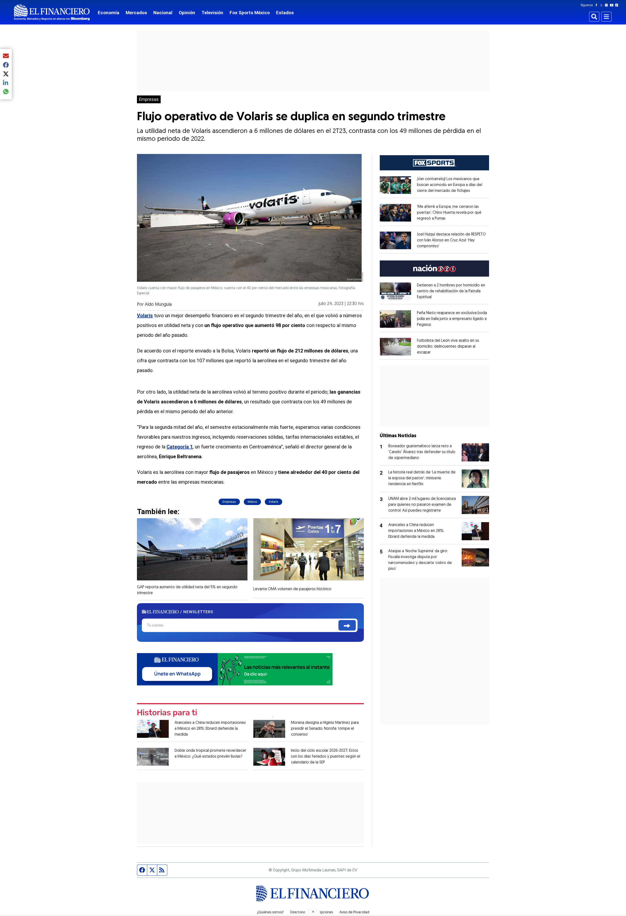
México (252, 502)
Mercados (136, 12)
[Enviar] (347, 625)
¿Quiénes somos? (270, 912)
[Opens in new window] (395, 185)
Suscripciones (322, 912)
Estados (285, 12)
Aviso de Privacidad (354, 912)
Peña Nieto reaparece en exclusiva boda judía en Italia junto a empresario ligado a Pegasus (452, 319)
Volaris (273, 502)
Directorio (297, 912)
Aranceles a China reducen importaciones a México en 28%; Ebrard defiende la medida (210, 729)
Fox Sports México (250, 12)
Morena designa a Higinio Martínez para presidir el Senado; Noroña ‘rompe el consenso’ (325, 729)
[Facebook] (597, 5)
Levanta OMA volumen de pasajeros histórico (292, 589)
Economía (108, 12)
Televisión (212, 12)
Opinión (187, 12)
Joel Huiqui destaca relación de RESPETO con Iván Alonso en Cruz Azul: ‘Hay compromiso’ (451, 240)
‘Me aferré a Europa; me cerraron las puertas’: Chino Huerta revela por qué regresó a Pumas (449, 213)
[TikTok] (617, 5)
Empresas (149, 99)
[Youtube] (612, 5)
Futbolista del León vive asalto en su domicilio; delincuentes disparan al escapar (448, 346)
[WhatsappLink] (235, 668)
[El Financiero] (52, 12)
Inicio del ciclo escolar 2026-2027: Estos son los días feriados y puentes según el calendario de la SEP (325, 756)
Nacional (162, 12)
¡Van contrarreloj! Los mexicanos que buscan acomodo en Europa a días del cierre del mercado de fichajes (449, 185)
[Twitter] (602, 5)
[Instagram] (607, 5)
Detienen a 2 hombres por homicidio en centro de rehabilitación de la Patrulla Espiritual (451, 291)
